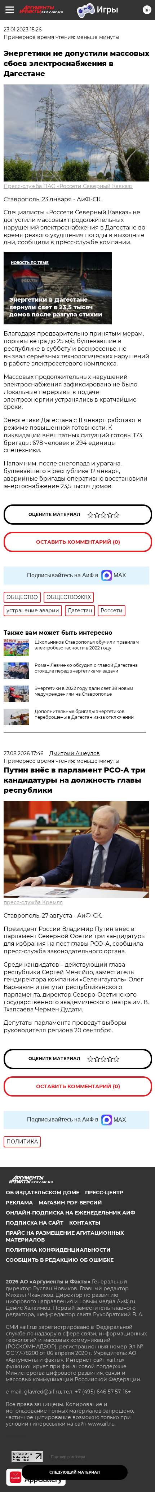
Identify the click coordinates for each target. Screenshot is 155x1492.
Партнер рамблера (68, 1456)
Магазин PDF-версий (70, 1202)
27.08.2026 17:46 (24, 753)
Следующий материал (74, 1472)
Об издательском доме (42, 1192)
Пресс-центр (104, 1192)
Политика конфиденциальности (58, 1250)
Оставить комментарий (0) (78, 542)
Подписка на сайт (34, 1223)
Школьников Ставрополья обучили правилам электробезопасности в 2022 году (87, 645)
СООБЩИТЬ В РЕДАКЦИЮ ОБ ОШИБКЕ (60, 1260)
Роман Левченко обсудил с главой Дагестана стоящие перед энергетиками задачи (86, 668)
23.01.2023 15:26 (23, 29)
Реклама (19, 1202)
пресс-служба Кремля (33, 902)
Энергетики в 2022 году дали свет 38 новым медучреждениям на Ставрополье (84, 691)
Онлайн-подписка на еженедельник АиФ (70, 1212)
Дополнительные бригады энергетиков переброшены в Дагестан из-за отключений (84, 714)
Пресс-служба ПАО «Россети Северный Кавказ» (68, 186)
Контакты (84, 1223)
